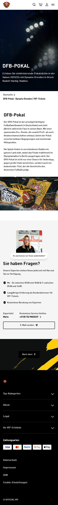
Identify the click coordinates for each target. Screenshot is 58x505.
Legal (6, 416)
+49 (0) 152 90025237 (30, 317)
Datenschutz (10, 460)
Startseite (8, 95)
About (6, 405)
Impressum (9, 467)
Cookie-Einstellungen (15, 482)
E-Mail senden (29, 325)
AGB (5, 475)
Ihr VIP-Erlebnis (12, 428)
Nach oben (29, 354)
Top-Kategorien (11, 393)
